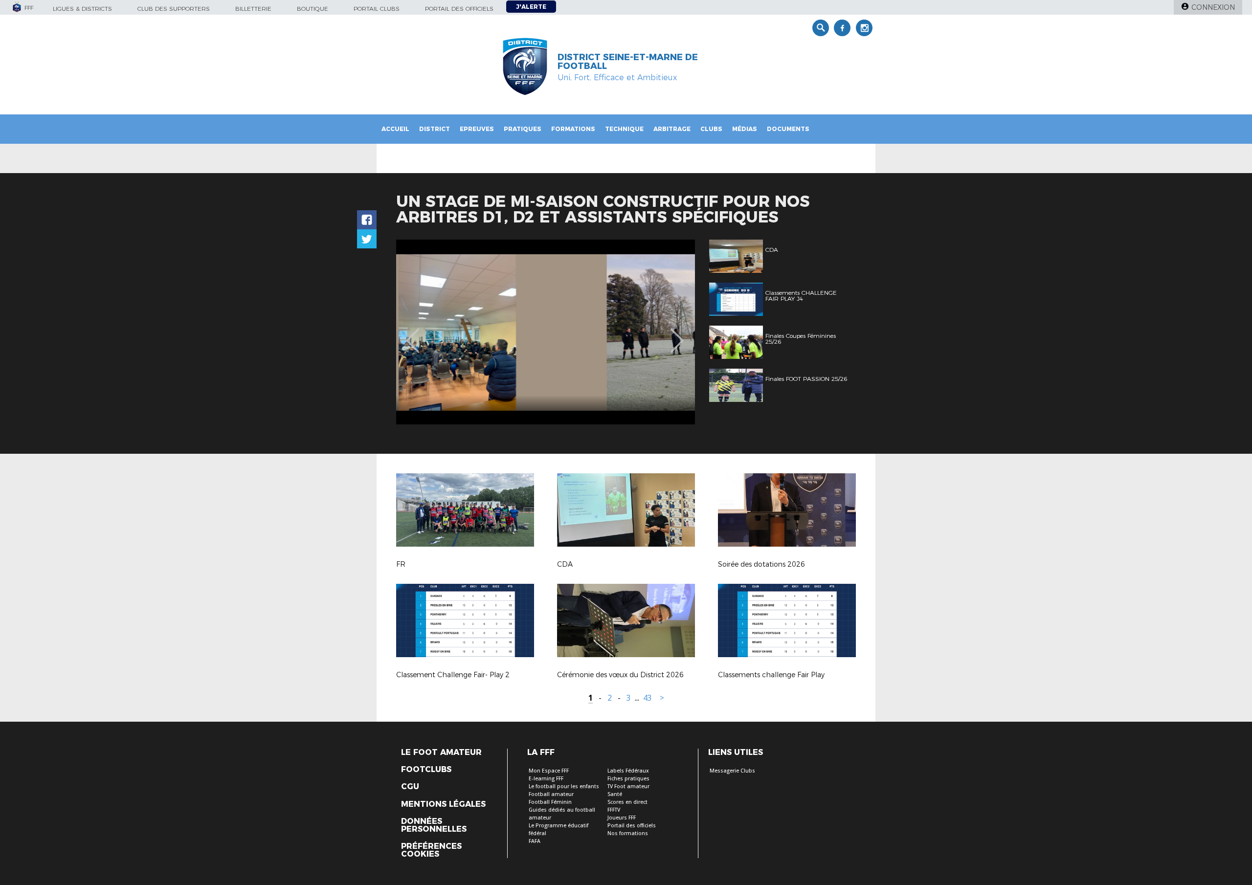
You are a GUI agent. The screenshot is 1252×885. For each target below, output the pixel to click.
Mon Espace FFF (549, 771)
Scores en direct (627, 802)
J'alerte (531, 6)
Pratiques (522, 129)
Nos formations (627, 833)
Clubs (711, 129)
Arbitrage (672, 129)
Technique (624, 129)
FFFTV (613, 810)
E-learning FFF (546, 778)
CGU (410, 787)
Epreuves (477, 129)
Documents (788, 129)
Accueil (395, 129)
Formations (573, 129)
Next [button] (677, 333)
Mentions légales (443, 804)
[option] (545, 332)
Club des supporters (173, 8)
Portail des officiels (459, 8)
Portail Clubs (377, 8)
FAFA (534, 841)
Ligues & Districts (82, 8)
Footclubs (426, 770)
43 (647, 698)
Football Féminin (550, 802)
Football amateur (551, 794)
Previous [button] (412, 333)
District (434, 129)
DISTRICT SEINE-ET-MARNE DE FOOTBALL (628, 61)
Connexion (1213, 7)
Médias (744, 129)
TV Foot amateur (628, 786)
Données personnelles (434, 825)
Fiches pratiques (628, 778)
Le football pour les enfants (564, 786)
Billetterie (253, 8)
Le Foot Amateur (441, 752)
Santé (614, 794)
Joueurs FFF (621, 818)
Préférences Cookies (431, 850)
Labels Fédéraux (628, 771)
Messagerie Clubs (732, 771)
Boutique (312, 8)
